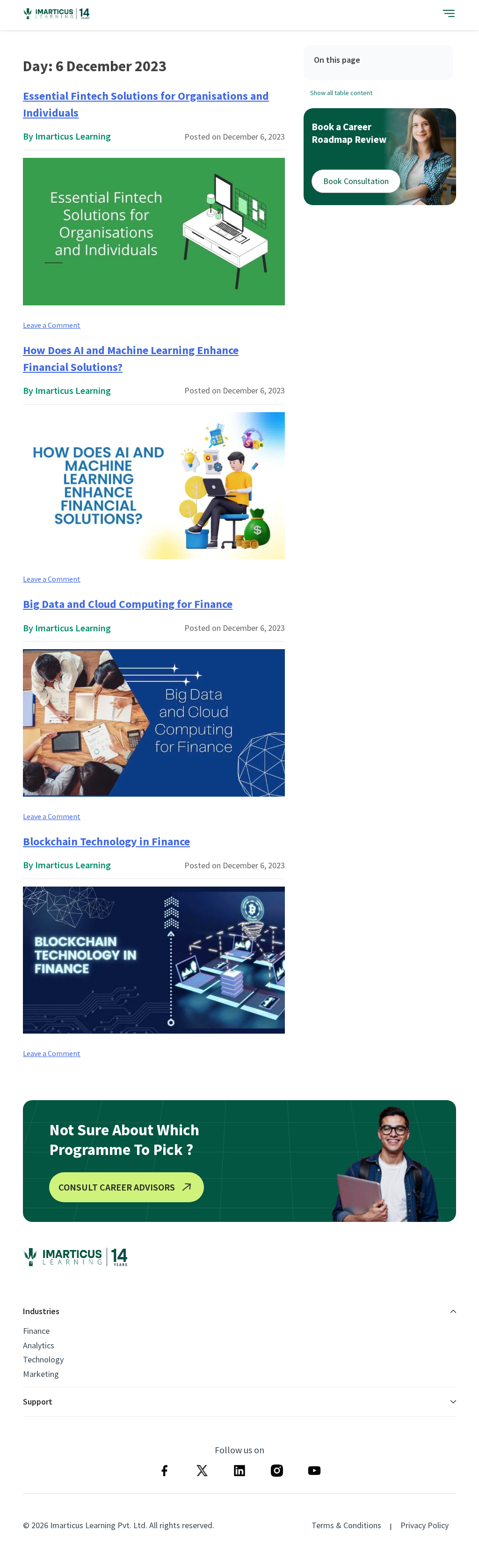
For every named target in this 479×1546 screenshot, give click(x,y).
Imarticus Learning (73, 136)
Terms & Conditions (346, 1525)
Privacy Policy (424, 1525)
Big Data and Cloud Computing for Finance (127, 604)
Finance (36, 1331)
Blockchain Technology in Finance (106, 841)
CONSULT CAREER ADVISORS (116, 1187)
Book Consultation (356, 181)
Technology (43, 1359)
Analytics (38, 1345)
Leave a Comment (51, 325)
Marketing (41, 1374)
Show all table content (341, 93)
